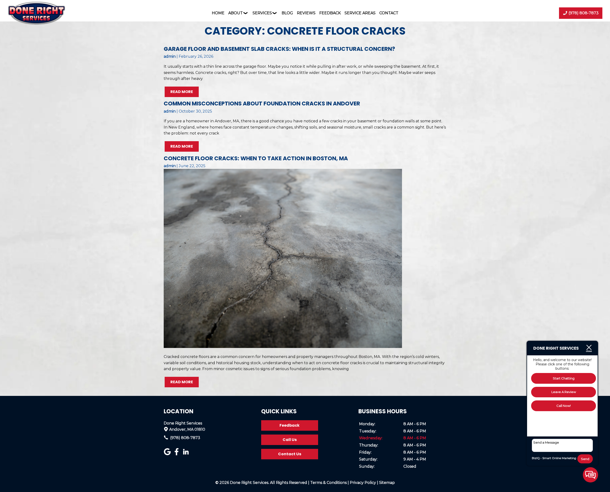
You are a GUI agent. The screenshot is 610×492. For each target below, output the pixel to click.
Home (218, 13)
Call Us (290, 439)
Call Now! (563, 406)
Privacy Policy (363, 482)
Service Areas (360, 13)
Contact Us (289, 454)
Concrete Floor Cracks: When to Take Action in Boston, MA (256, 158)
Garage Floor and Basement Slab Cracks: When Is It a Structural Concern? (279, 49)
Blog (287, 13)
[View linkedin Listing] (186, 454)
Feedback (330, 13)
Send (585, 459)
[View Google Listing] (168, 454)
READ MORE (181, 91)
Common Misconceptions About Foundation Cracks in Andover (262, 103)
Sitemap (387, 482)
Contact (388, 13)
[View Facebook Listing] (177, 454)
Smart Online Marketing (559, 458)
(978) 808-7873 (184, 437)
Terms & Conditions (328, 482)
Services (262, 13)
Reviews (306, 13)
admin (170, 56)
